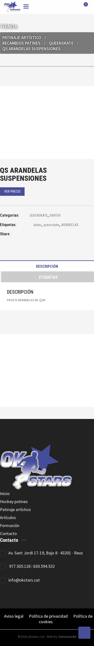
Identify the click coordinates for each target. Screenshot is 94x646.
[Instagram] (74, 596)
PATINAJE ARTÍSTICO (21, 37)
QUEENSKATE (61, 43)
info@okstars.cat (24, 580)
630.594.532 (44, 566)
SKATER (55, 215)
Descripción (47, 266)
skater (37, 225)
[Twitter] (60, 596)
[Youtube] (87, 596)
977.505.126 (20, 566)
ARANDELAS (70, 225)
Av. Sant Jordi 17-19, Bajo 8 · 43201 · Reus (45, 553)
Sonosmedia (67, 636)
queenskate (51, 225)
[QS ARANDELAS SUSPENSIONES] (27, 234)
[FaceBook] (47, 596)
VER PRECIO (12, 191)
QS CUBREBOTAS (47, 384)
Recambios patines (21, 43)
